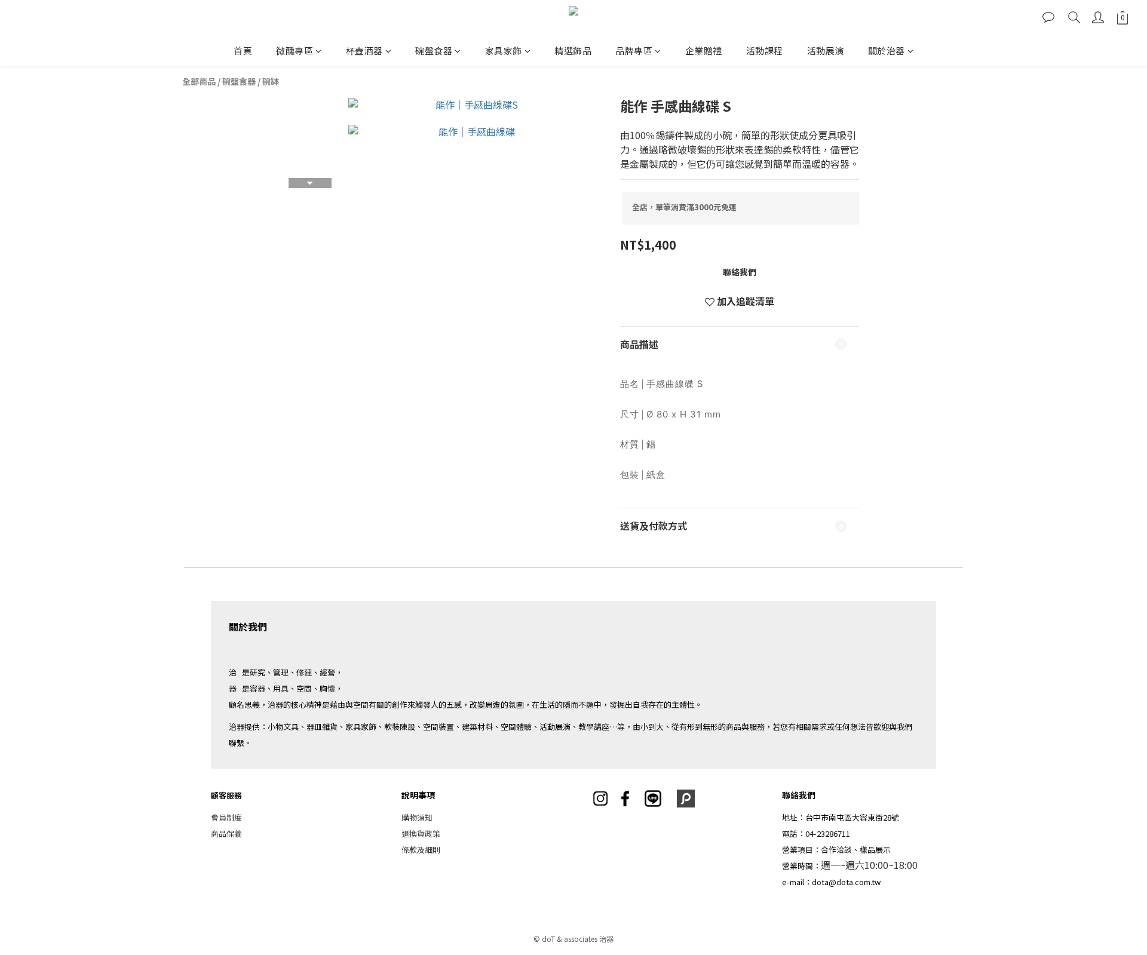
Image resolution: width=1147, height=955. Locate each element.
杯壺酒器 (364, 50)
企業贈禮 (703, 50)
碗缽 (270, 81)
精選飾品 (572, 50)
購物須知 (417, 817)
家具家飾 (503, 50)
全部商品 (199, 81)
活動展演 (825, 50)
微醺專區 (294, 50)
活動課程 (764, 50)
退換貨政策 (420, 833)
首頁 (243, 50)
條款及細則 (420, 849)
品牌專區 (633, 50)
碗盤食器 (433, 50)
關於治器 (886, 50)
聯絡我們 (739, 272)
